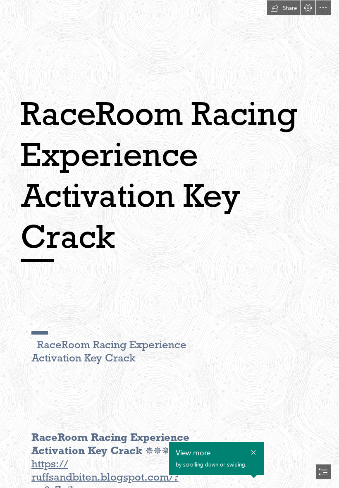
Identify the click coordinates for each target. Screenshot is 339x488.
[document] (169, 244)
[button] (283, 7)
